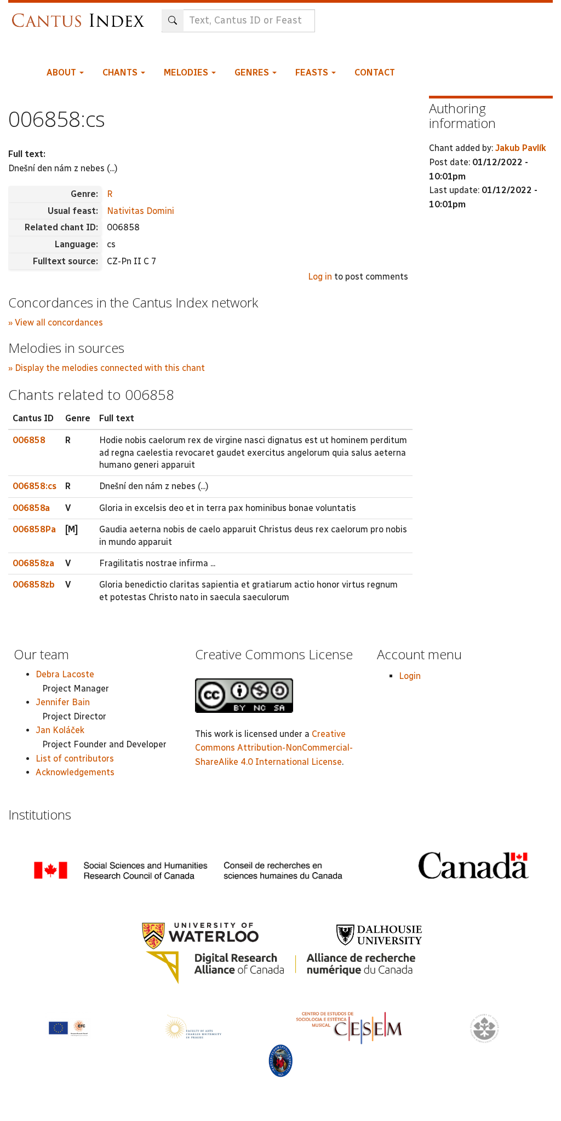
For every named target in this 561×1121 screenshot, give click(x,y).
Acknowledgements (75, 772)
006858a (31, 508)
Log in (320, 276)
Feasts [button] (312, 72)
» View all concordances (55, 322)
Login (410, 676)
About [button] (62, 72)
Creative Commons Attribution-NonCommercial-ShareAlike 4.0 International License (274, 748)
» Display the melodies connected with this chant (106, 368)
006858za (33, 563)
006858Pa (34, 529)
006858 (29, 440)
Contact (374, 72)
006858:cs (34, 486)
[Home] (80, 15)
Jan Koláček (60, 730)
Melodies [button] (187, 72)
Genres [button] (252, 72)
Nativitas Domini (140, 211)
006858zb (34, 584)
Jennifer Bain (63, 702)
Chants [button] (121, 72)
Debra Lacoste (65, 674)
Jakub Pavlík (520, 148)
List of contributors (75, 758)
